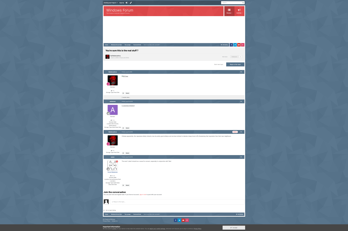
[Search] (243, 2)
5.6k (113, 120)
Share (225, 56)
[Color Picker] (131, 3)
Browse (229, 13)
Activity (239, 13)
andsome (113, 101)
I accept (234, 227)
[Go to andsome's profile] (113, 110)
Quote (127, 93)
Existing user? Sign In (110, 2)
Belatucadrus (116, 55)
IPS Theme (105, 219)
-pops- (112, 157)
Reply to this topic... (119, 201)
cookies (114, 228)
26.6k (113, 175)
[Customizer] (127, 3)
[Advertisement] (174, 29)
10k (113, 90)
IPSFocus (112, 219)
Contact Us (115, 221)
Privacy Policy (106, 221)
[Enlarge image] (125, 76)
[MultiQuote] (123, 93)
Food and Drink (124, 57)
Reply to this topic (235, 64)
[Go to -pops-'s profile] (113, 165)
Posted (127, 72)
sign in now (143, 194)
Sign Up (121, 2)
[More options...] (241, 72)
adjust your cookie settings (157, 228)
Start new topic (218, 64)
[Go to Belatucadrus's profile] (107, 57)
